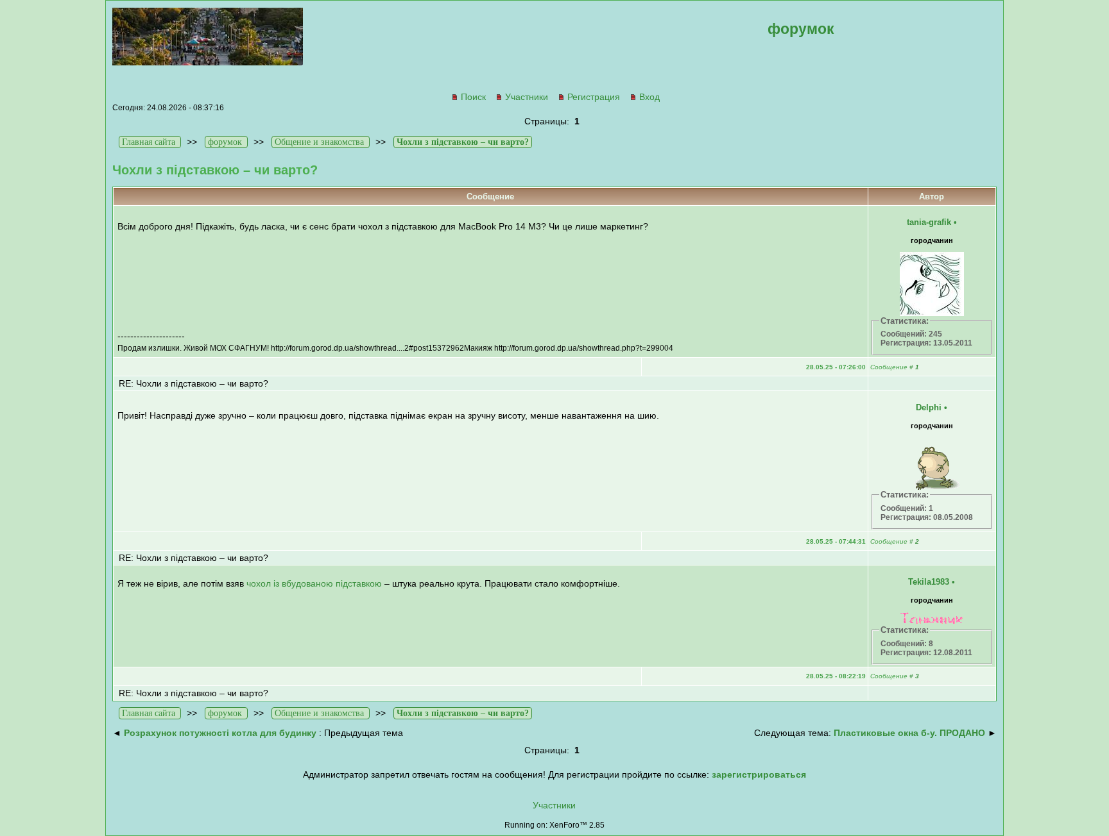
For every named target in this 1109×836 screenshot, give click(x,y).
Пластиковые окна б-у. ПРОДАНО (909, 733)
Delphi (928, 407)
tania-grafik (929, 222)
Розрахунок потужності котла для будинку (220, 733)
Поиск (473, 97)
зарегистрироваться (759, 774)
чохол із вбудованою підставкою (314, 583)
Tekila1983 (928, 582)
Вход (649, 97)
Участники (526, 97)
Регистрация (593, 97)
